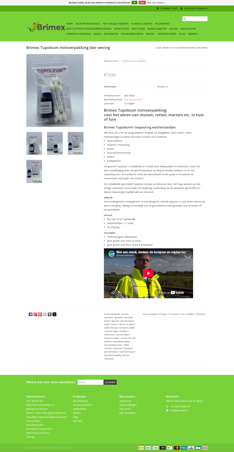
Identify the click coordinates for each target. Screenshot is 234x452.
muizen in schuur (111, 338)
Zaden (97, 33)
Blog (182, 33)
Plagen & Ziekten (141, 23)
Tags (75, 416)
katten (107, 324)
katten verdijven (120, 331)
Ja (134, 3)
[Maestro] (162, 447)
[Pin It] (40, 314)
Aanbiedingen (80, 408)
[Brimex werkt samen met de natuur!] (45, 26)
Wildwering (162, 23)
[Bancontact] (169, 447)
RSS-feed (77, 420)
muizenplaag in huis (113, 345)
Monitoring (121, 28)
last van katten (122, 334)
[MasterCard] (176, 447)
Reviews (162, 86)
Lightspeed (67, 447)
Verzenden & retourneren (39, 428)
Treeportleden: (167, 33)
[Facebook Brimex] (176, 382)
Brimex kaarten (157, 28)
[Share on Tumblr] (50, 314)
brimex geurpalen (112, 314)
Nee (142, 3)
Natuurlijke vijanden (116, 23)
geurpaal (119, 317)
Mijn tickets (125, 408)
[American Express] (183, 447)
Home (69, 23)
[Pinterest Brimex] (188, 382)
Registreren (125, 400)
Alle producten (80, 400)
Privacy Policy (33, 420)
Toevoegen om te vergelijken (181, 314)
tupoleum (117, 348)
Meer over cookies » (156, 3)
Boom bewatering (132, 33)
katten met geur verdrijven (116, 327)
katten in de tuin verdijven (123, 324)
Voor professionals (88, 23)
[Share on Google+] (35, 314)
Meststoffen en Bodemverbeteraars (89, 28)
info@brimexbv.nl (179, 410)
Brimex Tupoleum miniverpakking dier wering (185, 47)
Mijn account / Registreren (196, 8)
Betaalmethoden (35, 424)
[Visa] (155, 447)
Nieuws (150, 33)
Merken (192, 33)
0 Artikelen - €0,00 (168, 8)
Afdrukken (200, 314)
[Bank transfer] (148, 447)
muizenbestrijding (121, 341)
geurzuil (115, 321)
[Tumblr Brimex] (199, 382)
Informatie (110, 86)
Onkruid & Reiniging (78, 33)
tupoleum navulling (112, 355)
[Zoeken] (184, 18)
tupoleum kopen (127, 351)
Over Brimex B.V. (35, 400)
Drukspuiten (188, 28)
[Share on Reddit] (45, 314)
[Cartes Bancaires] (197, 447)
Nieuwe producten (82, 404)
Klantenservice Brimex (37, 432)
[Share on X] (54, 314)
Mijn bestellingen (128, 404)
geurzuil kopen (127, 321)
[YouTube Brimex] (193, 382)
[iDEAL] (140, 447)
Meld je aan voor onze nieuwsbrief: (50, 382)
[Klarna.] (204, 447)
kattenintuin (109, 334)
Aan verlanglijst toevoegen (155, 314)
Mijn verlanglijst (127, 412)
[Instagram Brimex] (205, 382)
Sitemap (30, 436)
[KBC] (190, 447)
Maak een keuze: (112, 61)
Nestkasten (111, 33)
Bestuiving (138, 28)
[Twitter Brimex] (182, 382)
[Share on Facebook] (30, 314)
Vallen (173, 28)
